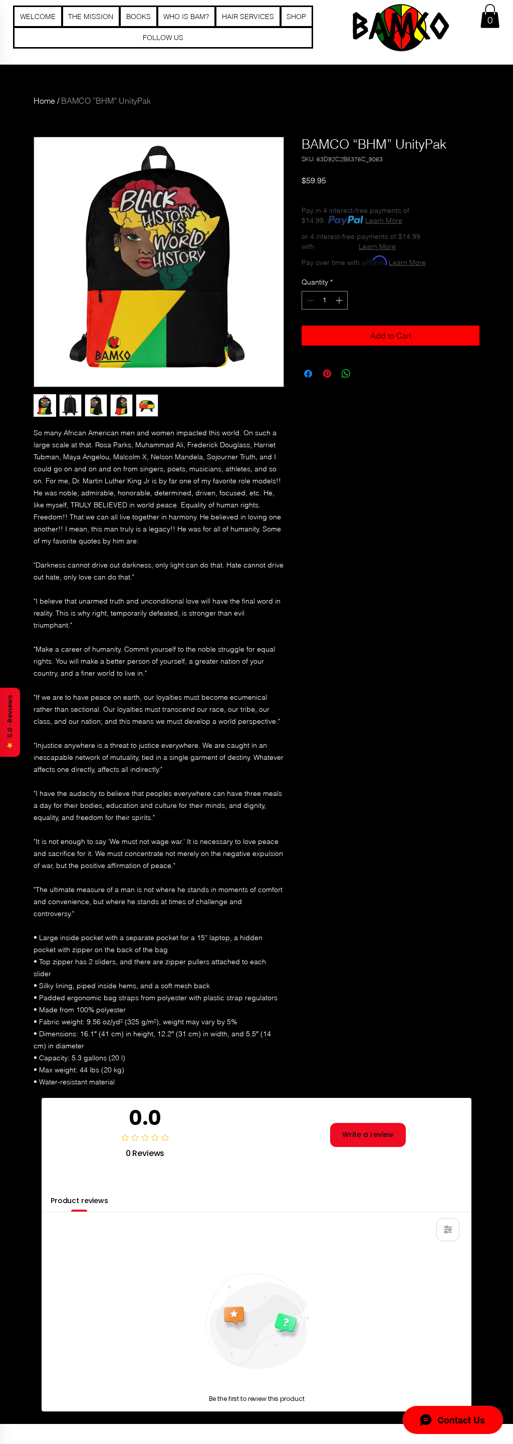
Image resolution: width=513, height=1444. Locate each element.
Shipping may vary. (401, 193)
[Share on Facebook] (308, 374)
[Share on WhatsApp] (346, 374)
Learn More (383, 220)
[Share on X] (365, 374)
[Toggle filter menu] (447, 1229)
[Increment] (340, 300)
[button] (490, 16)
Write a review (368, 1134)
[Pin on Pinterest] (327, 374)
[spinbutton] (325, 300)
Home (44, 101)
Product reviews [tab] (79, 1201)
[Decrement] (309, 300)
